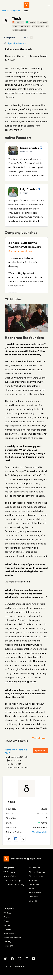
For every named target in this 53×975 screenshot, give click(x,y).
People (7, 925)
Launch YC (34, 896)
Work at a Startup (12, 880)
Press (6, 921)
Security (7, 941)
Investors (33, 880)
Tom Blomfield (39, 832)
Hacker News (35, 892)
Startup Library (36, 876)
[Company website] (8, 838)
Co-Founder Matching (14, 884)
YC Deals (33, 900)
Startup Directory (37, 872)
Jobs (25, 37)
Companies (15, 10)
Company (9, 37)
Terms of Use (9, 945)
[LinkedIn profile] (41, 147)
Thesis (10, 801)
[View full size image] (26, 318)
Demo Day (34, 884)
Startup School (10, 876)
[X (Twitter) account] (22, 838)
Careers (7, 929)
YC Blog (7, 913)
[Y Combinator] (26, 5)
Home (5, 10)
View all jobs (38, 737)
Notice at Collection (12, 937)
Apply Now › (40, 750)
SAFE (31, 888)
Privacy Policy (10, 933)
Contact (7, 917)
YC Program (9, 872)
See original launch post (20, 251)
